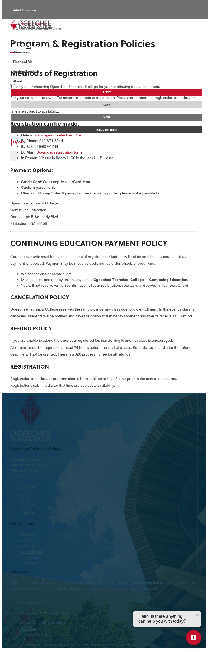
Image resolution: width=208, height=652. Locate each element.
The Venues (31, 557)
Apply (106, 92)
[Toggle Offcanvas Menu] (13, 156)
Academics (21, 42)
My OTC (19, 142)
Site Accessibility (35, 635)
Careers (28, 546)
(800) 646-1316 (23, 470)
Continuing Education (28, 35)
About (17, 81)
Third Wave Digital (135, 645)
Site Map (28, 563)
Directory (29, 534)
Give (106, 105)
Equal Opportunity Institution (45, 622)
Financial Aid (22, 61)
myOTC (27, 540)
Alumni (18, 22)
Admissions (21, 52)
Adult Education (24, 10)
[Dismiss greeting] (197, 615)
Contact (16, 476)
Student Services (26, 71)
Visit (106, 117)
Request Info (106, 129)
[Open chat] (193, 637)
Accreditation (32, 551)
